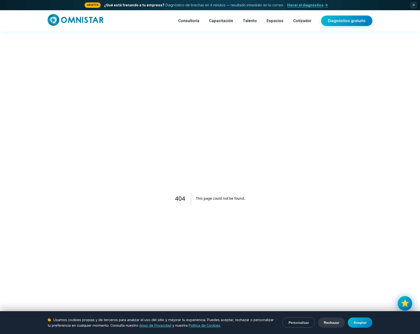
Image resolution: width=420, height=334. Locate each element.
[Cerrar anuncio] (413, 5)
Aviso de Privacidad (155, 325)
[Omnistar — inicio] (75, 21)
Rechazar (331, 323)
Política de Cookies (204, 325)
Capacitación (221, 20)
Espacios (275, 20)
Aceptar (360, 323)
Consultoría (188, 20)
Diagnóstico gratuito (347, 20)
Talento (250, 20)
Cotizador (302, 20)
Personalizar (299, 323)
